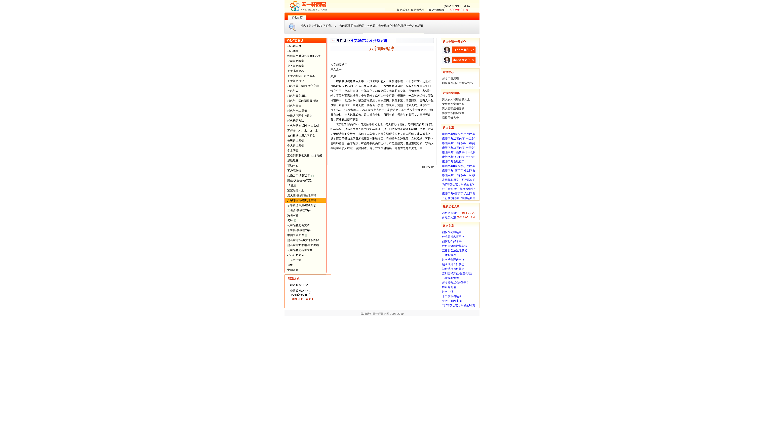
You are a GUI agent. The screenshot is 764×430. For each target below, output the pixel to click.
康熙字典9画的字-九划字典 (458, 134)
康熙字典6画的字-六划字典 (458, 193)
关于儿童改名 (295, 70)
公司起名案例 (295, 140)
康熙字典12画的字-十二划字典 (461, 138)
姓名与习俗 (449, 287)
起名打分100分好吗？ (455, 282)
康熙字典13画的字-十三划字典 (461, 147)
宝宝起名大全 (295, 190)
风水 (290, 265)
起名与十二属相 (297, 110)
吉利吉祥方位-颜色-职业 (457, 273)
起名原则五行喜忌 (453, 264)
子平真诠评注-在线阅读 (301, 205)
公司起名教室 (295, 61)
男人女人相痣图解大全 (456, 99)
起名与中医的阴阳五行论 (302, 100)
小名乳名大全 (295, 255)
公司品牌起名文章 (298, 225)
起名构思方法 (295, 120)
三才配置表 (449, 255)
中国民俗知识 (296, 235)
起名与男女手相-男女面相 (303, 245)
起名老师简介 (450, 212)
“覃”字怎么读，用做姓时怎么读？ (462, 305)
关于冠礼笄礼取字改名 (301, 75)
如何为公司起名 (452, 232)
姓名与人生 (294, 90)
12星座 (291, 185)
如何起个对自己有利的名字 (304, 56)
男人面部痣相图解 (453, 108)
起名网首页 (294, 46)
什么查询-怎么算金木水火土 (459, 189)
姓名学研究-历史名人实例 (303, 125)
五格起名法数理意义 (454, 250)
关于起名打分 (295, 80)
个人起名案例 (295, 145)
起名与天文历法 (297, 95)
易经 (290, 220)
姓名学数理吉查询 (453, 259)
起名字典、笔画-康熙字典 (303, 85)
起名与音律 (294, 105)
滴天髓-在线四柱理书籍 (301, 195)
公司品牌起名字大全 (299, 250)
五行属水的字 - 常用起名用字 (460, 198)
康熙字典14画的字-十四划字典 (461, 156)
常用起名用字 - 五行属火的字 (460, 179)
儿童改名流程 (450, 278)
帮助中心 (292, 165)
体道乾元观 (449, 217)
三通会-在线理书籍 (299, 210)
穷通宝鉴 (292, 215)
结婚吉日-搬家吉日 (299, 175)
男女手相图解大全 (453, 113)
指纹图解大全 (450, 117)
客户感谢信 (294, 170)
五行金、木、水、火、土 (302, 130)
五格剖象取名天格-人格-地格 (305, 155)
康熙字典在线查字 (453, 161)
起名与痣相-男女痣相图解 (303, 240)
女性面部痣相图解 (453, 104)
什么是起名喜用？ (453, 236)
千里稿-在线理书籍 (299, 230)
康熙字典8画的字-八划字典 (458, 166)
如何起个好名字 (452, 241)
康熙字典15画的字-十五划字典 (461, 175)
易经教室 (292, 160)
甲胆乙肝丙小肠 (452, 300)
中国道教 (292, 270)
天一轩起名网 (380, 313)
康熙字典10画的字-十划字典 (459, 143)
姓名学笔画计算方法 (454, 245)
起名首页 (297, 17)
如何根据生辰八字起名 (301, 135)
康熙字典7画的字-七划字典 (458, 170)
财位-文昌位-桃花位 (299, 180)
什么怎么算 (294, 260)
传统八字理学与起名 (299, 115)
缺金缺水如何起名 (453, 268)
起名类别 (292, 51)
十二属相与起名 (452, 296)
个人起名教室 (295, 65)
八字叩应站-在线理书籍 (301, 200)
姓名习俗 (447, 291)
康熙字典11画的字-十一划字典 (460, 152)
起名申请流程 (450, 78)
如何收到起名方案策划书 (457, 83)
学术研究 (292, 150)
